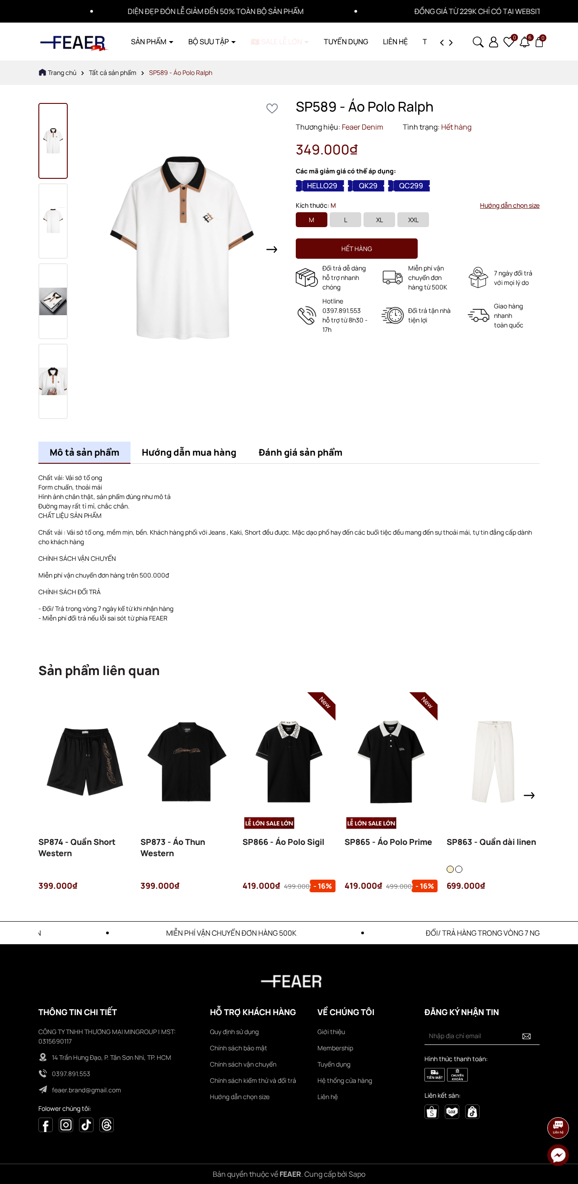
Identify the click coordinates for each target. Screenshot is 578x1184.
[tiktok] (472, 1111)
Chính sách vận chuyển (243, 1064)
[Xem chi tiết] (60, 775)
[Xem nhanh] (85, 775)
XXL (413, 219)
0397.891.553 (71, 1073)
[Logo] (74, 41)
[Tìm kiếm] (478, 41)
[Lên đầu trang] (559, 1103)
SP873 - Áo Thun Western (172, 847)
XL (379, 219)
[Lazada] (452, 1111)
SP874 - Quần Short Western (77, 847)
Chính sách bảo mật (238, 1048)
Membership (335, 1048)
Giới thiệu (331, 1031)
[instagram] (66, 1124)
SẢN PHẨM (149, 42)
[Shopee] (431, 1111)
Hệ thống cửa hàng (344, 1080)
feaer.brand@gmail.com (86, 1090)
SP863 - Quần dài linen (491, 841)
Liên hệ (327, 1096)
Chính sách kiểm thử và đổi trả (253, 1080)
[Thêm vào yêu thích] (272, 108)
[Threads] (106, 1124)
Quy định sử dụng (234, 1031)
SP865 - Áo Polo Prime (388, 841)
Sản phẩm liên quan (99, 670)
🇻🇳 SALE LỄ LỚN (277, 42)
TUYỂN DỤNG (346, 42)
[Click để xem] (181, 249)
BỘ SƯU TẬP (209, 42)
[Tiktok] (86, 1124)
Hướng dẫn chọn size (510, 205)
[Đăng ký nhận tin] (526, 1036)
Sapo (357, 1174)
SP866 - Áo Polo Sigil (283, 841)
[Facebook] (45, 1124)
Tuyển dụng (333, 1064)
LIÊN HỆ (395, 42)
